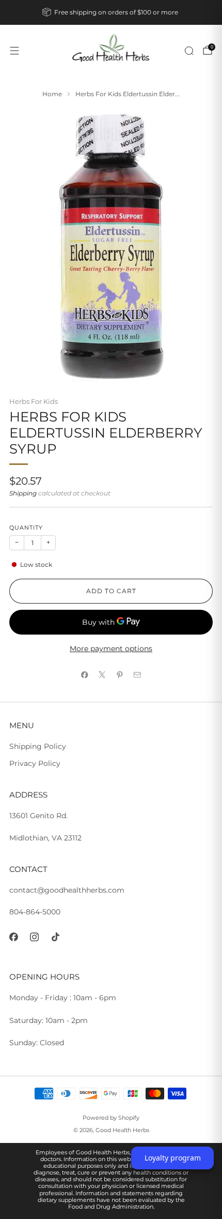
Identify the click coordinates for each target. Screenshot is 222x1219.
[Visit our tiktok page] (55, 936)
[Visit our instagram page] (34, 936)
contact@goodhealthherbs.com (66, 890)
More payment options (111, 648)
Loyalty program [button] (173, 1158)
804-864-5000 (34, 912)
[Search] (189, 51)
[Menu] (14, 51)
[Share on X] (102, 674)
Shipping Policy (37, 746)
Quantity (26, 527)
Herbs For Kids (33, 401)
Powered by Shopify (111, 1117)
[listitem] (111, 12)
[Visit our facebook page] (13, 936)
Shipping (23, 493)
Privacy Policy (34, 763)
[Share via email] (137, 674)
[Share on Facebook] (85, 674)
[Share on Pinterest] (120, 674)
